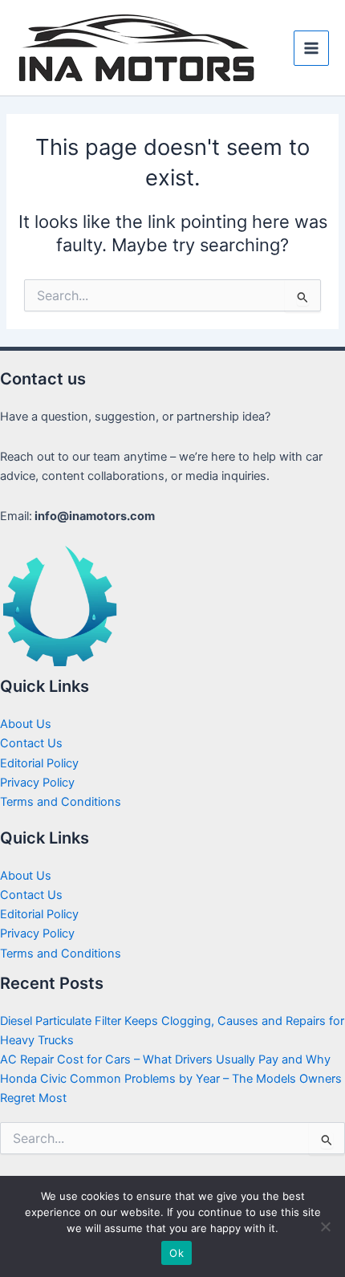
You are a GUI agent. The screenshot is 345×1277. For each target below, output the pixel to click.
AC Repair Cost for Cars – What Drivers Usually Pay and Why (165, 1059)
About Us (25, 724)
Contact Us (31, 743)
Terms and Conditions (60, 802)
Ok (176, 1252)
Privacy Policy (37, 782)
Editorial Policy (39, 763)
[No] (325, 1226)
